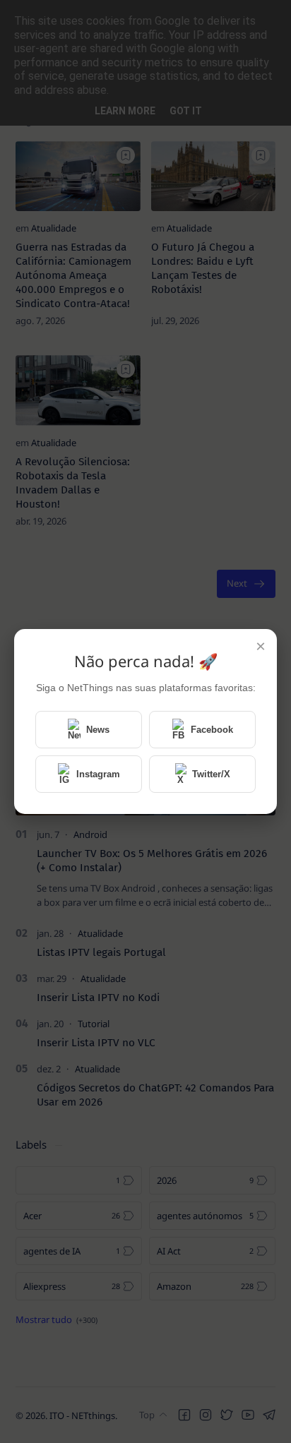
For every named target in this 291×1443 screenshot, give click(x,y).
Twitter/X (211, 774)
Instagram (98, 774)
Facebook (212, 729)
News (97, 729)
